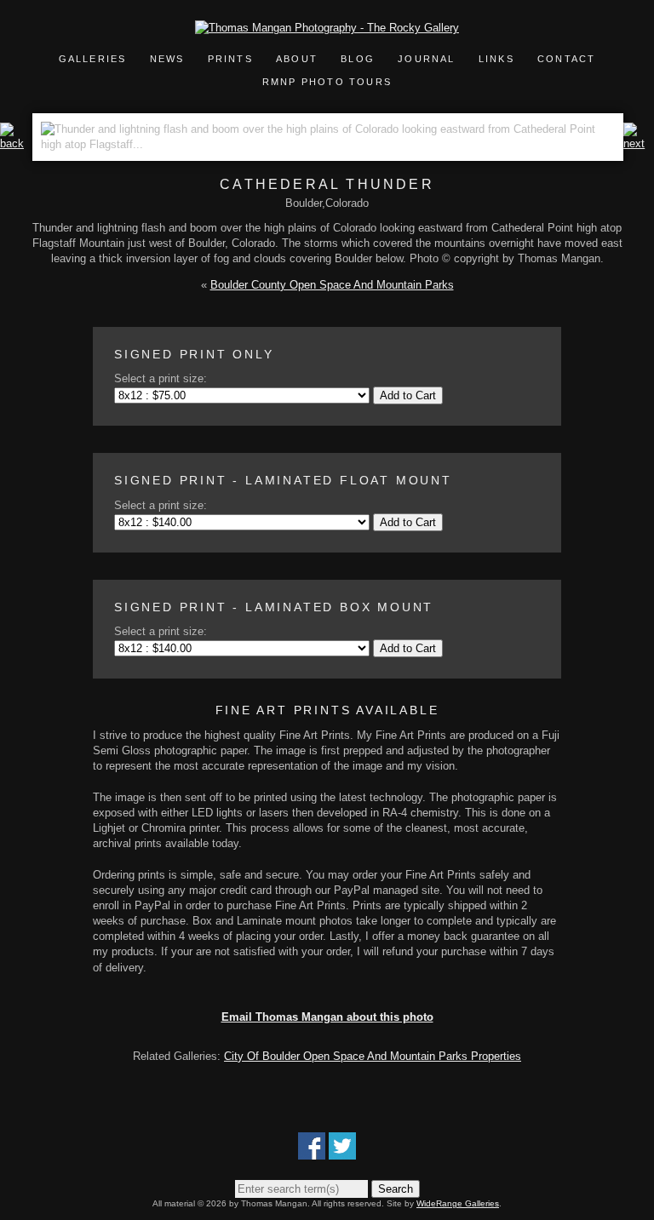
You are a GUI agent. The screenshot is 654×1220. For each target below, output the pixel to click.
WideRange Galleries (457, 1203)
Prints (230, 59)
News (167, 59)
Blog (358, 59)
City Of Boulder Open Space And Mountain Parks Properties (372, 1056)
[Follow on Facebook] (311, 1151)
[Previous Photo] (16, 143)
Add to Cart (408, 395)
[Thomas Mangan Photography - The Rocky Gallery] (327, 27)
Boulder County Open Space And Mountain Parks (332, 284)
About (297, 59)
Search (395, 1189)
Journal (429, 59)
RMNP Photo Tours (327, 82)
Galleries (93, 59)
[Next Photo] (638, 143)
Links (496, 59)
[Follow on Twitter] (342, 1151)
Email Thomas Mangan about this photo (327, 1017)
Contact (566, 59)
